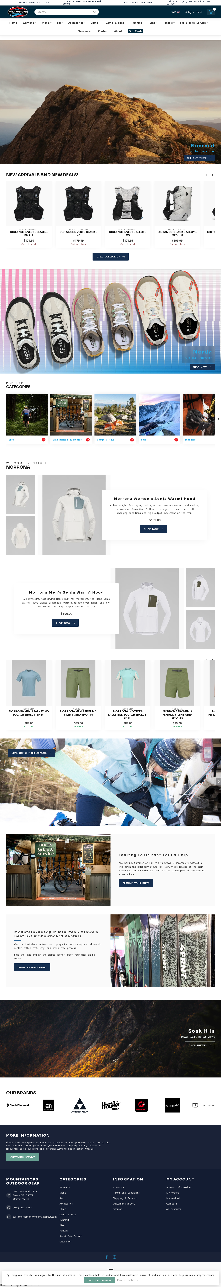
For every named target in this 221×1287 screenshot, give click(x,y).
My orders (172, 1192)
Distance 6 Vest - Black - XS (78, 233)
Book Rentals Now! (32, 967)
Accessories (75, 22)
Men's (46, 22)
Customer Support (124, 1203)
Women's (28, 22)
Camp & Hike (115, 22)
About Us (118, 1187)
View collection (108, 256)
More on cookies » (127, 1280)
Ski (59, 22)
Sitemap (117, 1209)
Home (13, 22)
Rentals (168, 22)
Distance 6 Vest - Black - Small (29, 233)
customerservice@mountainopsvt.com (35, 1216)
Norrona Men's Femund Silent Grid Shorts (78, 713)
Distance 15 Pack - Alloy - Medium (177, 233)
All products (173, 1209)
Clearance (84, 31)
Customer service (22, 1157)
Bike (152, 22)
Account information (178, 1187)
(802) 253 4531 (22, 1207)
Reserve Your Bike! (136, 883)
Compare (171, 1203)
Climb (94, 22)
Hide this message (99, 1280)
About (118, 31)
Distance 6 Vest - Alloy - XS (128, 233)
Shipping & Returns (125, 1198)
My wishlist (173, 1198)
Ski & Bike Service (193, 22)
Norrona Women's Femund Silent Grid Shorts (177, 714)
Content (103, 31)
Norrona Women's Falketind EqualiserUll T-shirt (128, 714)
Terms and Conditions (126, 1192)
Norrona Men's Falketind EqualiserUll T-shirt (29, 713)
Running (137, 22)
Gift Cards (135, 31)
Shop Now (151, 529)
